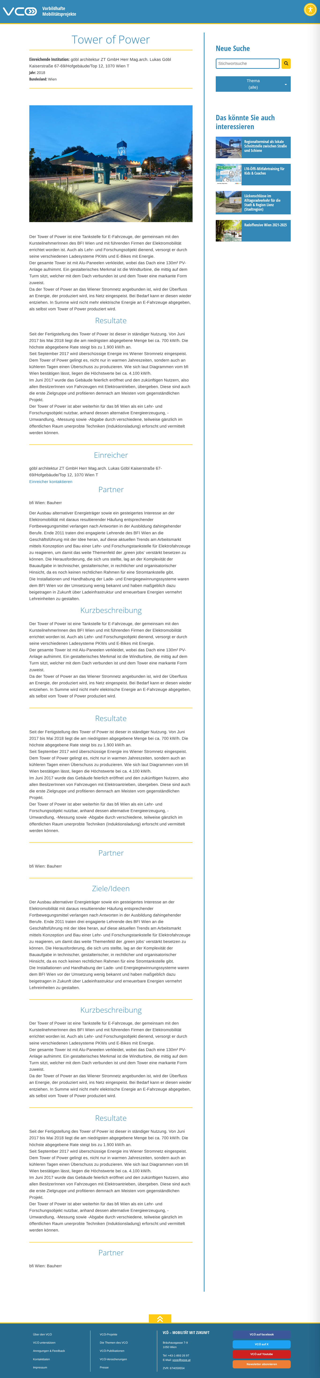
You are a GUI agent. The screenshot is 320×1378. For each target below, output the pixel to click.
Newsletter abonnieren (262, 1364)
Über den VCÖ (42, 1334)
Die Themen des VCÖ (114, 1342)
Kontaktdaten (41, 1359)
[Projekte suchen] (286, 64)
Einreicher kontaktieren (50, 481)
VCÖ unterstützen (44, 1342)
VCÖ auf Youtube (261, 1354)
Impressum (40, 1367)
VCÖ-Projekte (108, 1334)
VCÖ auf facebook (262, 1334)
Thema (253, 84)
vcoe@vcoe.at (181, 1360)
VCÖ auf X (261, 1344)
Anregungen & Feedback (49, 1350)
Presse (104, 1367)
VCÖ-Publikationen (112, 1350)
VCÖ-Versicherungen (113, 1359)
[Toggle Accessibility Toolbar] (310, 10)
